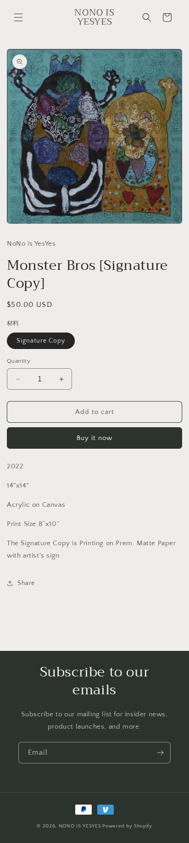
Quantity (18, 361)
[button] (18, 17)
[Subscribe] (160, 752)
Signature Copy (41, 340)
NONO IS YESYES (80, 826)
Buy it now (94, 438)
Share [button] (26, 583)
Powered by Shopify (127, 826)
